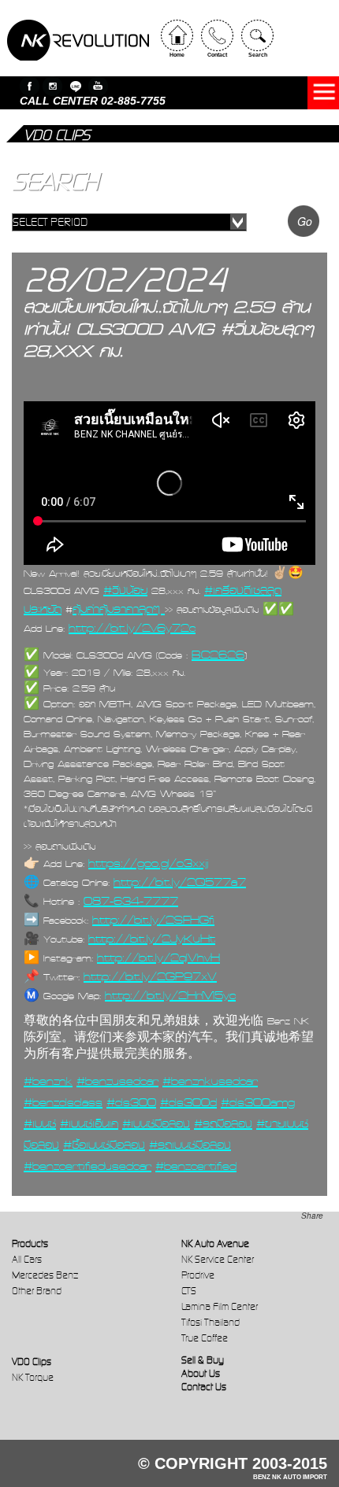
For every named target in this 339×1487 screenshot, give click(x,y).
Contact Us (203, 1387)
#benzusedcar (117, 1081)
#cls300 (131, 1102)
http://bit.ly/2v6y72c (132, 627)
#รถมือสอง (223, 1123)
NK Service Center (217, 1259)
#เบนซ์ (40, 1123)
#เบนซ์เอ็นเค (89, 1123)
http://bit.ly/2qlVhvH (158, 957)
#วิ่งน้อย (125, 590)
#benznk (48, 1081)
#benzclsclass (63, 1102)
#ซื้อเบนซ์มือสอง (104, 1144)
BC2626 (218, 654)
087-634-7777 (131, 900)
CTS (188, 1291)
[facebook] (29, 86)
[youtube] (98, 86)
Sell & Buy (202, 1360)
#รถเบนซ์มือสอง (190, 1144)
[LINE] (75, 86)
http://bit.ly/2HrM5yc (170, 995)
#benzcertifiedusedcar (87, 1166)
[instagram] (52, 86)
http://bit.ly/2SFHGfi (153, 919)
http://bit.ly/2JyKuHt (151, 938)
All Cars (27, 1259)
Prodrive (197, 1275)
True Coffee (204, 1338)
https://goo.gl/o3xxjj (148, 863)
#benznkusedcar (210, 1081)
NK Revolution (78, 40)
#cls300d (188, 1102)
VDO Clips (31, 1361)
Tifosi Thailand (210, 1322)
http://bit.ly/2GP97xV (150, 976)
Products (30, 1243)
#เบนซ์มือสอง (156, 1123)
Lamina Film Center (219, 1306)
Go (304, 221)
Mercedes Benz (45, 1275)
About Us (200, 1373)
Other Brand (36, 1291)
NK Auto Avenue (215, 1243)
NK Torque (33, 1377)
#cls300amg (258, 1102)
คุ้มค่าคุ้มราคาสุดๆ (119, 609)
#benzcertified (196, 1166)
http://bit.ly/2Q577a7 (180, 882)
